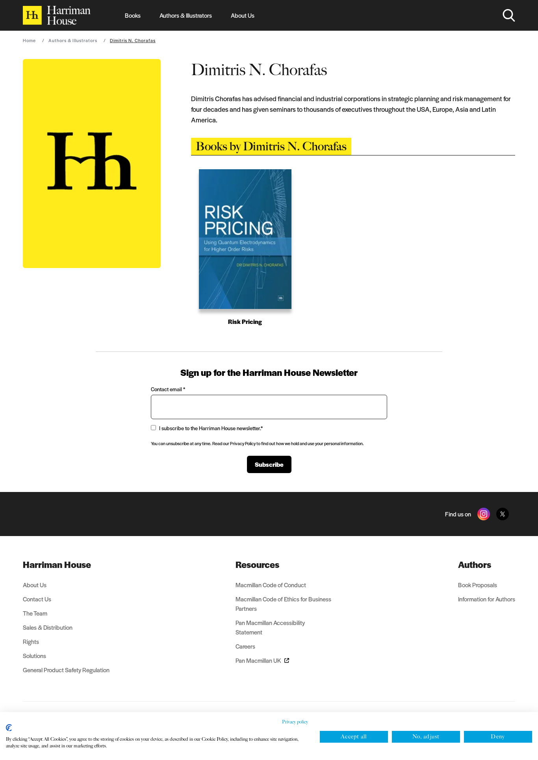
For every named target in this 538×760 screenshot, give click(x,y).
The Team (35, 613)
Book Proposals (477, 585)
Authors (474, 564)
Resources (257, 564)
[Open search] (509, 15)
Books (133, 15)
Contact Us (37, 599)
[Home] (57, 15)
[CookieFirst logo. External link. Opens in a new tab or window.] (9, 727)
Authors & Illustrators (186, 15)
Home (29, 40)
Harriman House (57, 564)
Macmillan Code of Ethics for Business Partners (283, 603)
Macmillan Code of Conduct (271, 585)
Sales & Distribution (47, 627)
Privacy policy (295, 722)
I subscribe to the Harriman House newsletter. (211, 428)
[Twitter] (502, 514)
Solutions (34, 655)
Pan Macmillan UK (258, 660)
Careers (245, 646)
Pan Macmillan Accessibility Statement (270, 627)
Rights (31, 641)
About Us (242, 15)
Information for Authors (486, 599)
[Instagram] (483, 514)
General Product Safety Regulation (66, 670)
